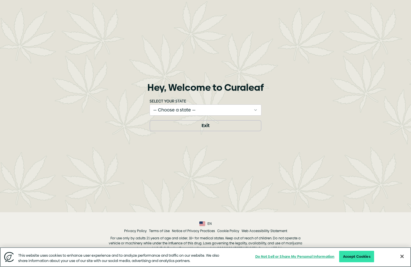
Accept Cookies (356, 256)
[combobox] (205, 110)
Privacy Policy (135, 231)
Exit (205, 125)
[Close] (402, 256)
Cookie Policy (228, 231)
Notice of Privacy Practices (193, 231)
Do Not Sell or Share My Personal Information (295, 256)
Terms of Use (159, 231)
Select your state (168, 101)
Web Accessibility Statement (264, 231)
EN (209, 223)
